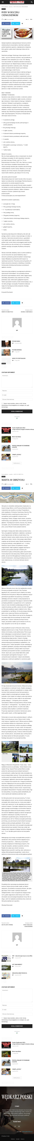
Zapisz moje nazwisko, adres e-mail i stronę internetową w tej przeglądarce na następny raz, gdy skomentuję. (15, 405)
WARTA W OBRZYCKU (7, 312)
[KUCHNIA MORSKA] (6, 352)
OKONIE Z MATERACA (26, 312)
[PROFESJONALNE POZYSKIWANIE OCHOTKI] (6, 448)
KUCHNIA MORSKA (17, 350)
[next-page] (5, 367)
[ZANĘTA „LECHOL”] (6, 457)
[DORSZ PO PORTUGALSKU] (6, 361)
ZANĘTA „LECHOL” (16, 454)
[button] (2, 2)
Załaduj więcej (16, 463)
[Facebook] (15, 1126)
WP (5, 19)
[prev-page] (3, 367)
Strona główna (5, 6)
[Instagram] (18, 1126)
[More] (22, 23)
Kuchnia (10, 6)
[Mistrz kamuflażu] (6, 439)
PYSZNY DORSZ (16, 341)
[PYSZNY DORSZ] (6, 344)
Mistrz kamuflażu (16, 436)
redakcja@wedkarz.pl (27, 1131)
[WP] (3, 19)
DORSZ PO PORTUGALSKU (18, 358)
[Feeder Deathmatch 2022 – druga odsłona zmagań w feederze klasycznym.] (6, 430)
